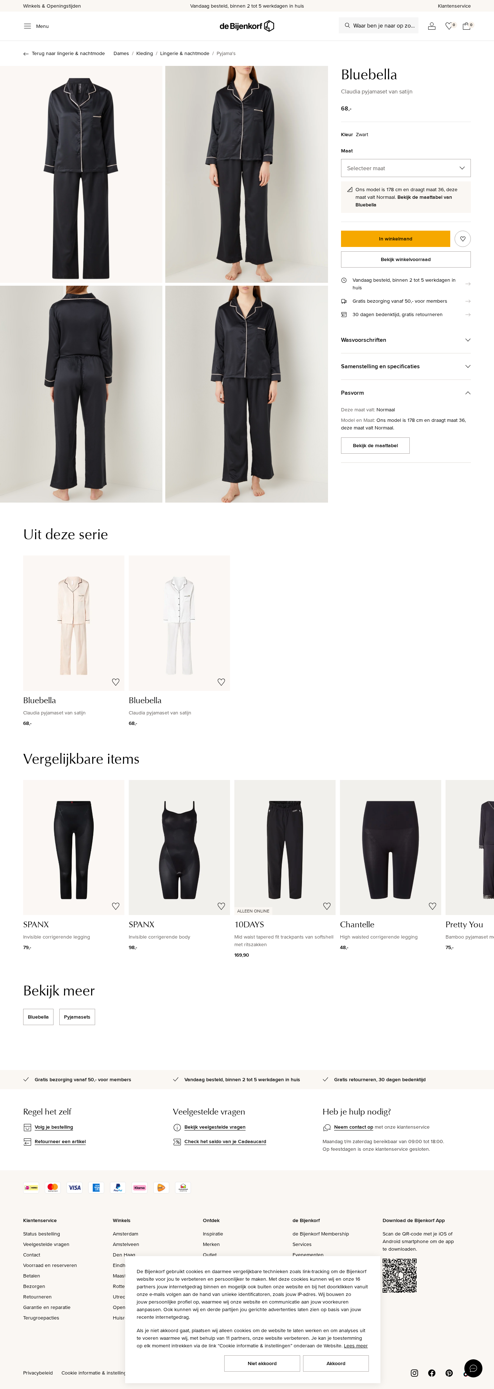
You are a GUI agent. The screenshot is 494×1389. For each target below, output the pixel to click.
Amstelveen (126, 1244)
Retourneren (37, 1297)
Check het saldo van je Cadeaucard (225, 1141)
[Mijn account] (431, 26)
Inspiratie (213, 1234)
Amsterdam (125, 1234)
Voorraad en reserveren (50, 1265)
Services (302, 1244)
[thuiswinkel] (183, 1192)
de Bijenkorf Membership (321, 1234)
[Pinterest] (449, 1372)
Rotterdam (124, 1286)
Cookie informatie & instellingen (96, 1373)
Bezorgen (34, 1286)
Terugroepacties (41, 1318)
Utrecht (121, 1297)
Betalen (31, 1276)
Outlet (210, 1255)
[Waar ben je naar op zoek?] (347, 25)
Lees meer (356, 1345)
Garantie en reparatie (47, 1307)
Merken (211, 1244)
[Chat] (473, 1368)
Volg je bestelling (54, 1126)
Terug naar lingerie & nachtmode (68, 53)
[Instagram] (414, 1372)
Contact (31, 1255)
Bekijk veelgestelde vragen (215, 1126)
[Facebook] (431, 1372)
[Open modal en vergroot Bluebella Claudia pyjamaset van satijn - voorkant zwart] (81, 174)
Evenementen (308, 1255)
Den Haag (124, 1255)
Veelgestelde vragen (46, 1244)
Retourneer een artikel (60, 1141)
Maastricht (124, 1276)
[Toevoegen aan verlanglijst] (463, 239)
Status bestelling (41, 1234)
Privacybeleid (38, 1373)
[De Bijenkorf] (247, 26)
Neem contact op (353, 1126)
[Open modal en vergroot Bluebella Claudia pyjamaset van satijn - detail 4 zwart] (246, 394)
